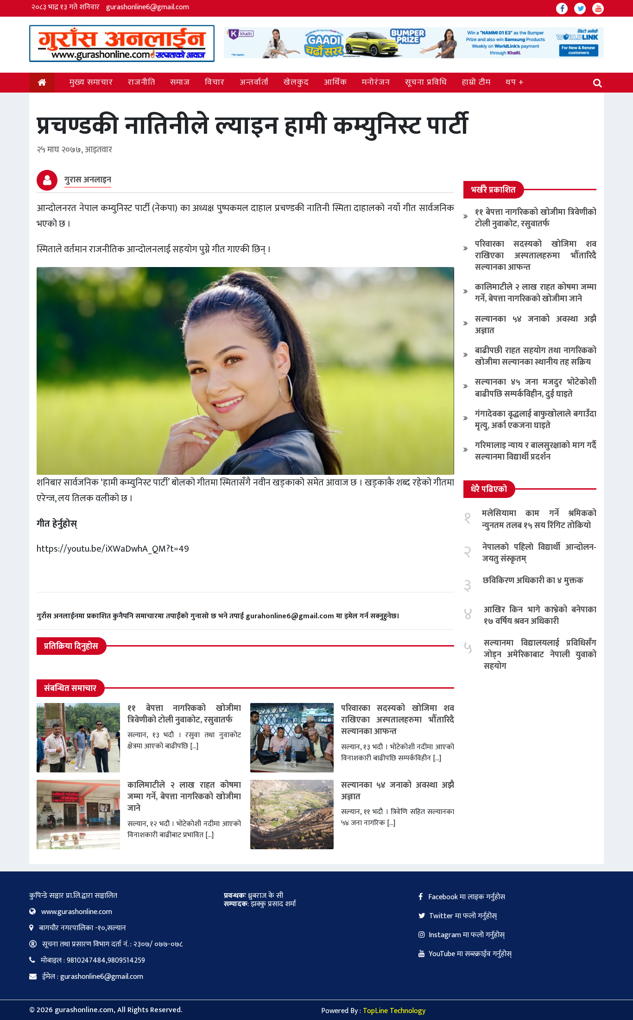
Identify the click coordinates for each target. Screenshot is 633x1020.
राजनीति (141, 82)
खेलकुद (296, 82)
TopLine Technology (394, 1011)
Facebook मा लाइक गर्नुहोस (465, 897)
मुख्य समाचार (91, 82)
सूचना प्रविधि (426, 82)
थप (511, 82)
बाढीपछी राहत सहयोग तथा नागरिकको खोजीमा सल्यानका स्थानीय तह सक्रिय (535, 356)
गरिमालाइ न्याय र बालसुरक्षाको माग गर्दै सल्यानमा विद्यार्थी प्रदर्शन (535, 451)
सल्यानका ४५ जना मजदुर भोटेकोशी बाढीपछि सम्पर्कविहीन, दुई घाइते (535, 388)
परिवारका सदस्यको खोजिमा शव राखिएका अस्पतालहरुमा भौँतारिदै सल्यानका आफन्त (398, 720)
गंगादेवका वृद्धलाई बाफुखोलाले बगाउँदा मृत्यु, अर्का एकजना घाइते (535, 420)
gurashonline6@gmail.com (147, 7)
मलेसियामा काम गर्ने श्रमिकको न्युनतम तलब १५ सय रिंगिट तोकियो (539, 519)
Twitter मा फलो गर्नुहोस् (463, 916)
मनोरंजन (376, 82)
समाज (180, 82)
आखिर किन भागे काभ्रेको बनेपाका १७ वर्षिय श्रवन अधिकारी (540, 615)
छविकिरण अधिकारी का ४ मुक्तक (533, 581)
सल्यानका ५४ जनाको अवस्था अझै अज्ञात (398, 791)
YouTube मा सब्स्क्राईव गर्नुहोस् (470, 954)
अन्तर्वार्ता (254, 82)
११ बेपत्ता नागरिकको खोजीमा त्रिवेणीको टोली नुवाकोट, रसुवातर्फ (184, 714)
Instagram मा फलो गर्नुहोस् (467, 935)
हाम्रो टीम (476, 82)
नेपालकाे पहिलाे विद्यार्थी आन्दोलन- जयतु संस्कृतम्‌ (539, 553)
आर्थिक (335, 82)
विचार (215, 82)
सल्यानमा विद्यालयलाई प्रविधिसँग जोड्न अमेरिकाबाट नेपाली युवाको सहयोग (540, 654)
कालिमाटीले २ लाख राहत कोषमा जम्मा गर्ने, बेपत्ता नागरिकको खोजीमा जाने (184, 796)
